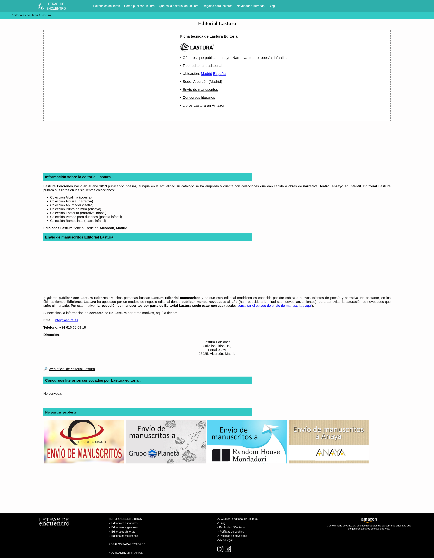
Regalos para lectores (217, 6)
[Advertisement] (107, 62)
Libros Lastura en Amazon (204, 105)
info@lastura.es (66, 320)
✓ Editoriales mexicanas (123, 535)
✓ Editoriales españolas (122, 523)
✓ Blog (221, 523)
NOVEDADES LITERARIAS (125, 552)
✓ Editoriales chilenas (121, 531)
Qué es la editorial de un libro (179, 6)
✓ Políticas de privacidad (232, 535)
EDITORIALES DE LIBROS (125, 518)
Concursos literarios (198, 97)
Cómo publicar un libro (139, 6)
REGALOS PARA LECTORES (126, 544)
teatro (254, 58)
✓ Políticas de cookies (230, 531)
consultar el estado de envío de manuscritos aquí (275, 305)
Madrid (206, 73)
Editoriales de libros (106, 6)
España (219, 73)
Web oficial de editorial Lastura (72, 369)
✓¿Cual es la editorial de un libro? (237, 518)
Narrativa (239, 58)
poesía (266, 58)
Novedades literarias (250, 6)
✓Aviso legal (225, 540)
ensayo (224, 58)
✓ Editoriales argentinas (123, 527)
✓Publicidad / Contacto (231, 527)
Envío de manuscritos (200, 89)
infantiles (281, 58)
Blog (272, 6)
